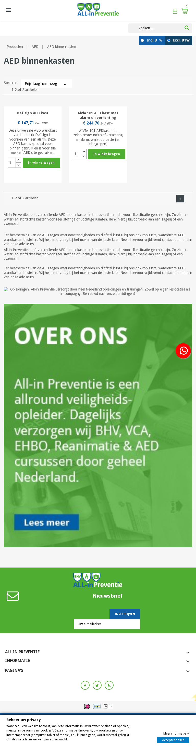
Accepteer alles (173, 740)
